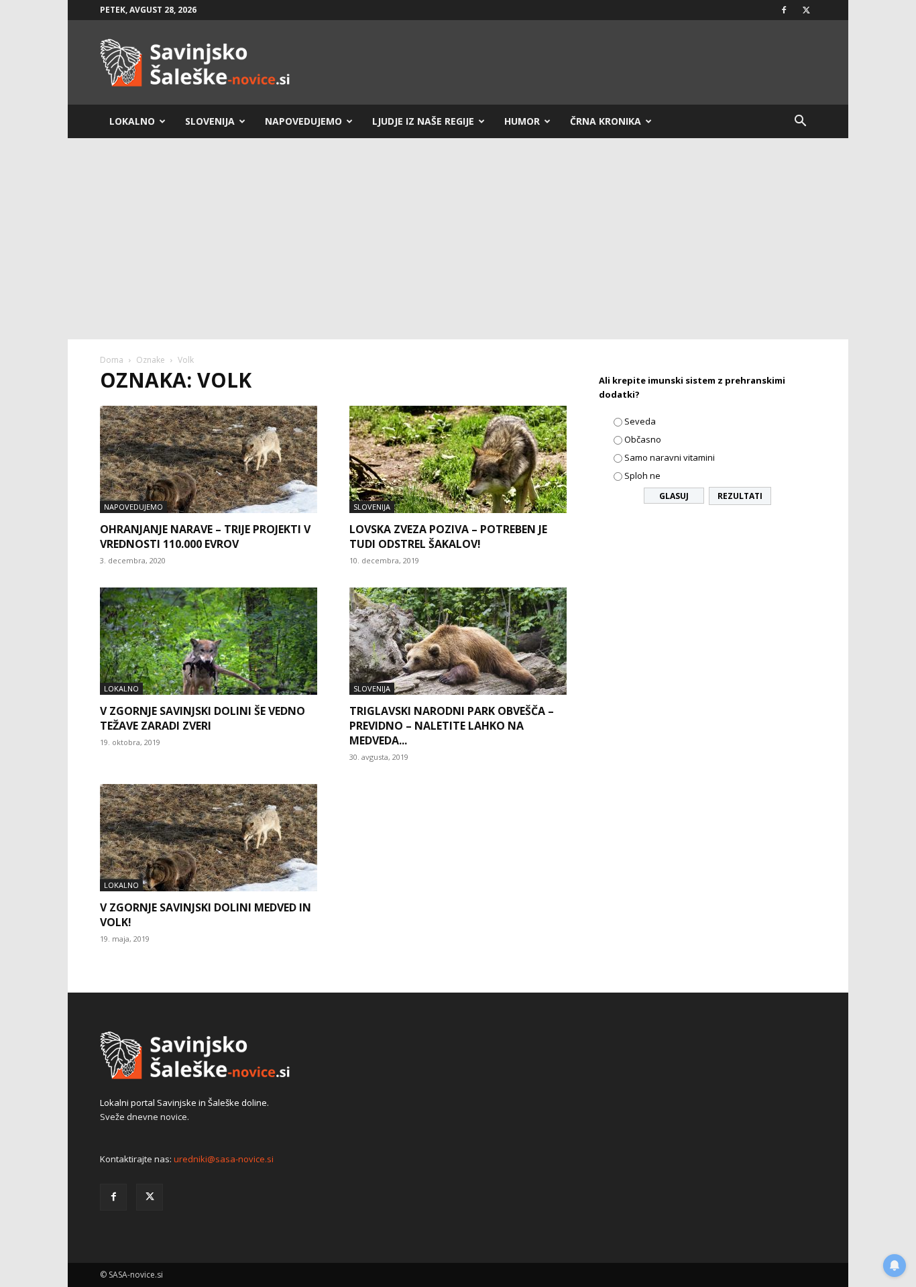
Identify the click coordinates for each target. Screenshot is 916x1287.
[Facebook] (784, 10)
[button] (800, 122)
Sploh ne (642, 475)
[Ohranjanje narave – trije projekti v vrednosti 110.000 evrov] (208, 459)
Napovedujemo (303, 121)
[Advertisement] (458, 239)
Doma (111, 360)
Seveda (640, 421)
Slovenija (210, 121)
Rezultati (740, 496)
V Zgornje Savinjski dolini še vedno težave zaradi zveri (202, 718)
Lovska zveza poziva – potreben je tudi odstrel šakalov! (448, 536)
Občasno (642, 439)
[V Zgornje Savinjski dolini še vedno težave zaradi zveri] (208, 641)
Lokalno (132, 121)
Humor (522, 121)
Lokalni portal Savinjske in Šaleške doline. (184, 1103)
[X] (806, 10)
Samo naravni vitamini (669, 457)
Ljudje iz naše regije (423, 121)
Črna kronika (605, 121)
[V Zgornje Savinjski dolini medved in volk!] (208, 837)
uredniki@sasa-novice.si (224, 1159)
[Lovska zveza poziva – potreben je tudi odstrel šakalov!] (458, 459)
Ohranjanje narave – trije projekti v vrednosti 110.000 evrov (205, 536)
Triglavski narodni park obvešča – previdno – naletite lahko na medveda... (451, 726)
